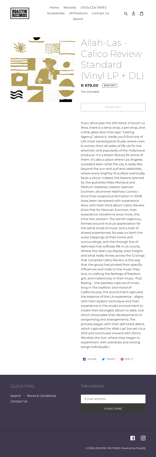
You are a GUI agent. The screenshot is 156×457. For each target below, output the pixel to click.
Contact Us (18, 401)
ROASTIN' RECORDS (107, 448)
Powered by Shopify (133, 448)
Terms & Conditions (41, 396)
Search (15, 396)
